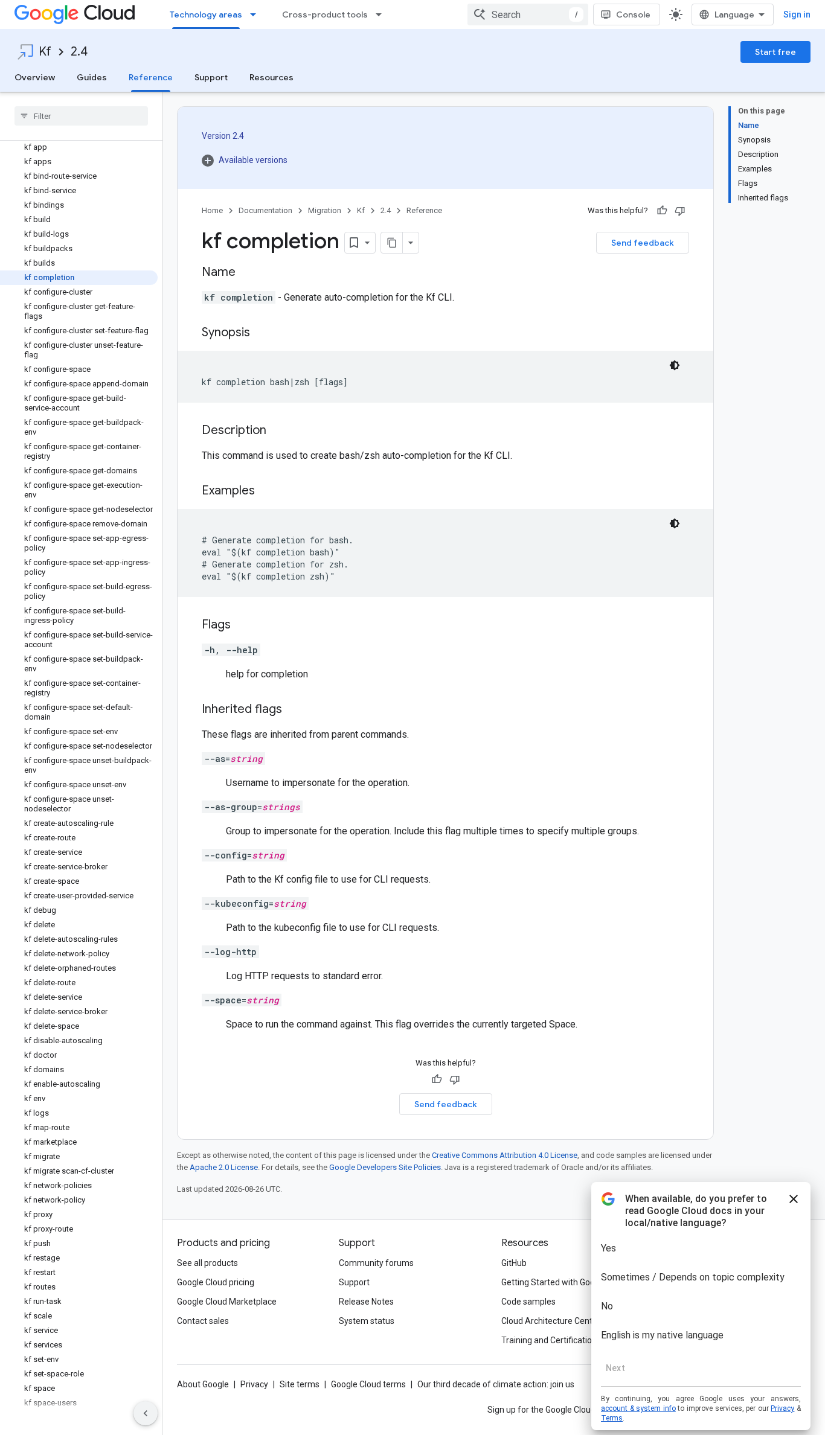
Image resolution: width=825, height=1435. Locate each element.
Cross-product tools (325, 14)
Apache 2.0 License (224, 1167)
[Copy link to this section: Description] (278, 431)
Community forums (376, 1263)
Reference (151, 77)
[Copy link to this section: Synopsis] (262, 333)
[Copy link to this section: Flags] (243, 625)
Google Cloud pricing (215, 1282)
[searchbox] (81, 116)
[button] (244, 160)
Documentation (265, 210)
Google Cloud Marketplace (227, 1301)
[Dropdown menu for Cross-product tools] (382, 14)
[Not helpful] (680, 211)
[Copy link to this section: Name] (248, 273)
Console (633, 14)
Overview (34, 77)
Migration (324, 210)
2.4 (79, 51)
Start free (775, 51)
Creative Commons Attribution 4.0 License (504, 1155)
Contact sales (203, 1321)
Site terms (299, 1384)
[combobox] (527, 14)
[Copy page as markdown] (392, 242)
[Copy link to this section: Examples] (267, 491)
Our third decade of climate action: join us (495, 1384)
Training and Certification (549, 1340)
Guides (92, 77)
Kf (45, 51)
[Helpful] (662, 211)
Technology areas (206, 14)
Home (212, 210)
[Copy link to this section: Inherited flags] (294, 710)
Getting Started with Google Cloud (565, 1282)
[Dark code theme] (674, 365)
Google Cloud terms (368, 1384)
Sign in (797, 14)
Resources (271, 77)
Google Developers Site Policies (385, 1167)
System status (366, 1321)
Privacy (254, 1384)
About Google (203, 1384)
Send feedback (642, 242)
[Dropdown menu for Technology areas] (256, 14)
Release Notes (366, 1301)
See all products (207, 1263)
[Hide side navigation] (145, 1413)
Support (211, 77)
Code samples (528, 1301)
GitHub (514, 1263)
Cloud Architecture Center (550, 1321)
